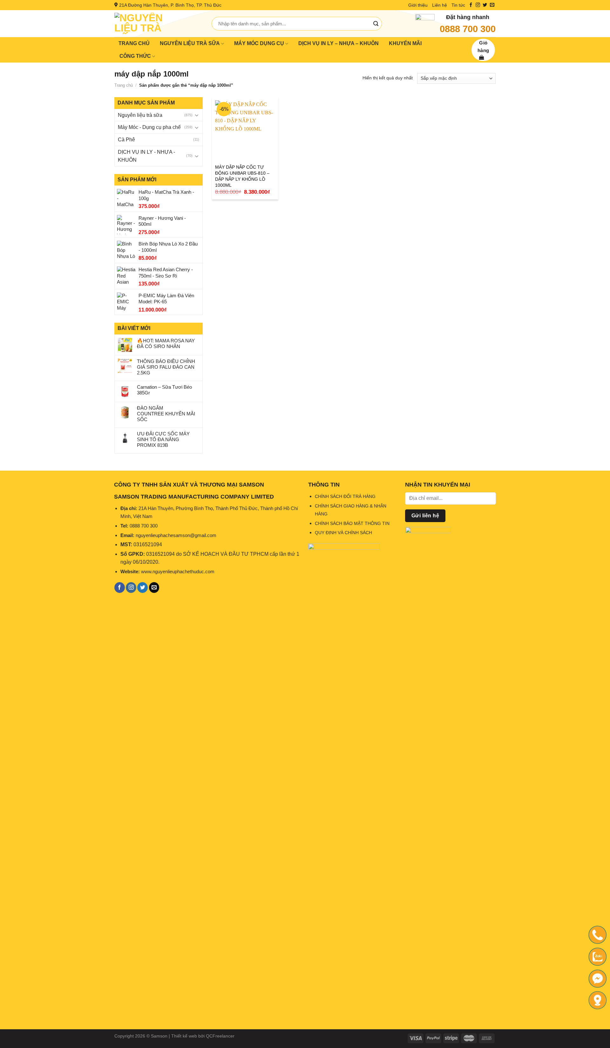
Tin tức (458, 5)
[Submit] (375, 23)
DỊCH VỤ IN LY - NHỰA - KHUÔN (146, 156)
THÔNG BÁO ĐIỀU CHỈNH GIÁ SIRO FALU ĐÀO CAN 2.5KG (166, 367)
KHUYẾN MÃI (405, 43)
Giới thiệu (418, 5)
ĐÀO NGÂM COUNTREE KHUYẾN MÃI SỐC (166, 413)
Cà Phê (126, 139)
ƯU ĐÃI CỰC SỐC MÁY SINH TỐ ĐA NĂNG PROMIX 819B (163, 439)
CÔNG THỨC (135, 56)
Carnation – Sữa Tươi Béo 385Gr (164, 389)
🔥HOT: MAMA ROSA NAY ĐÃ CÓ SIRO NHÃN (166, 343)
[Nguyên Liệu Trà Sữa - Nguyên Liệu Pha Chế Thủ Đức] (158, 23)
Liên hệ (439, 5)
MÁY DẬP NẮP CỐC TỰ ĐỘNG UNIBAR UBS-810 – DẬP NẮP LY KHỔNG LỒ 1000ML (242, 176)
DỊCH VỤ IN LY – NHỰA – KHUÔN (338, 43)
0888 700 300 (468, 29)
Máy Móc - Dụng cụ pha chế (149, 127)
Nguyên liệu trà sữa (140, 115)
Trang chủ (123, 85)
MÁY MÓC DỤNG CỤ (259, 43)
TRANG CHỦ (134, 43)
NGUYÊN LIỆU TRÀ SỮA (190, 43)
